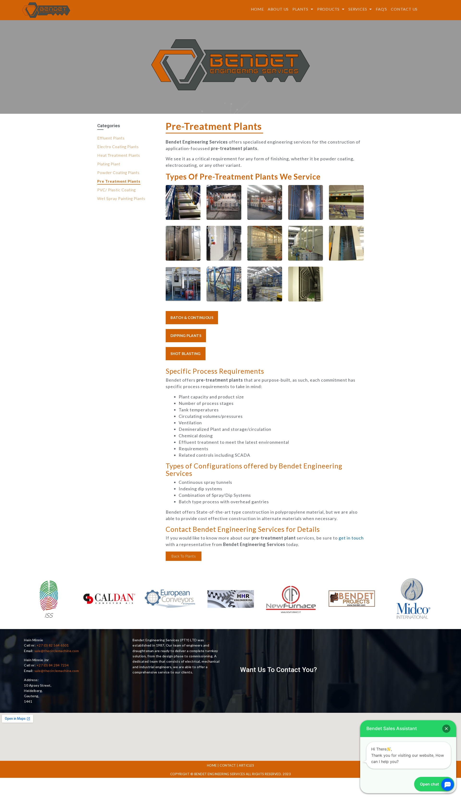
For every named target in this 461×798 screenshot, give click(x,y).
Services (357, 9)
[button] (192, 317)
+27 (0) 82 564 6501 (52, 645)
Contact (228, 765)
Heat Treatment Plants (118, 155)
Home (257, 9)
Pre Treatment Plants (118, 181)
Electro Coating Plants (118, 146)
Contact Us (404, 9)
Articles (246, 765)
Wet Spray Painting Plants (121, 198)
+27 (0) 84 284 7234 (52, 665)
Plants (300, 9)
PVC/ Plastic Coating (116, 189)
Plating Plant (108, 164)
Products (328, 9)
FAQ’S (381, 9)
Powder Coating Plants (118, 172)
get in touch (351, 537)
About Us (278, 9)
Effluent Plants (111, 138)
